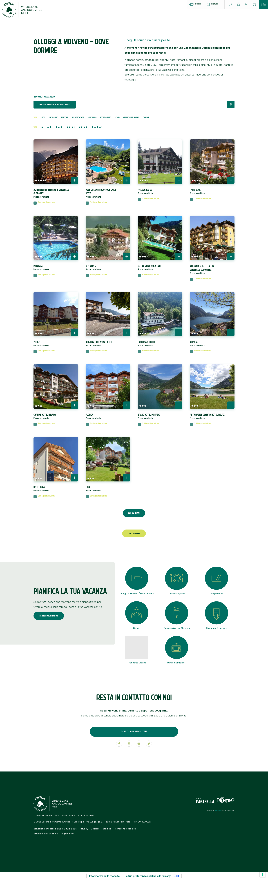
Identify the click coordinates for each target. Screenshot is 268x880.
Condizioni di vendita (46, 834)
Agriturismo (92, 117)
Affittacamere (105, 117)
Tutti (35, 117)
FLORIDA (93, 416)
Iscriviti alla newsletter (134, 731)
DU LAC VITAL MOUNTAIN (149, 267)
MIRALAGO (41, 267)
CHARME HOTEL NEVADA (45, 416)
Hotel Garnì (53, 117)
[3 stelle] (59, 127)
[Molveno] (25, 11)
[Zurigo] (56, 314)
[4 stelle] (83, 127)
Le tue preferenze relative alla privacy (148, 876)
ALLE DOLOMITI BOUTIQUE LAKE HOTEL (101, 193)
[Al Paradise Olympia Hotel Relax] (212, 386)
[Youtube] (139, 743)
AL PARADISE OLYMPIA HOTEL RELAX (207, 416)
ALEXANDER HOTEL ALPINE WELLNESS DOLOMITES (202, 269)
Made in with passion (220, 810)
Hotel (43, 117)
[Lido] (108, 459)
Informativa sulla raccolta (104, 876)
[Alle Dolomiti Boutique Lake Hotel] (108, 161)
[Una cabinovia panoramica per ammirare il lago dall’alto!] (239, 5)
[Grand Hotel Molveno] (160, 386)
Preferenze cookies (125, 829)
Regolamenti (68, 834)
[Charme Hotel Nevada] (56, 386)
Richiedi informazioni (48, 615)
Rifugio (117, 117)
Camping (146, 117)
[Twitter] (149, 743)
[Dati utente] (247, 5)
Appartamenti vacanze (131, 117)
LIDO (93, 489)
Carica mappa (134, 533)
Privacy (84, 829)
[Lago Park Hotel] (160, 314)
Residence (64, 117)
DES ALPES (93, 267)
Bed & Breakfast (78, 117)
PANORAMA (197, 191)
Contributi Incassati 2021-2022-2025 (55, 829)
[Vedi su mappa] (230, 104)
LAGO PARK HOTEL (146, 344)
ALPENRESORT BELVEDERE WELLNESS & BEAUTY (51, 193)
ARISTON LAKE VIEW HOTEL (99, 344)
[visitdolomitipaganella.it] (205, 799)
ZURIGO (41, 344)
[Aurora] (212, 314)
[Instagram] (129, 743)
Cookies (95, 829)
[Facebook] (119, 743)
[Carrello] (255, 5)
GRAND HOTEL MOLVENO (149, 416)
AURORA (197, 344)
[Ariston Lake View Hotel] (108, 314)
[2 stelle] (49, 127)
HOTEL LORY (41, 489)
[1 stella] (42, 127)
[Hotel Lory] (56, 459)
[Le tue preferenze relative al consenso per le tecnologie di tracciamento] (263, 875)
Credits (107, 829)
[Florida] (108, 386)
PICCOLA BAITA (145, 191)
